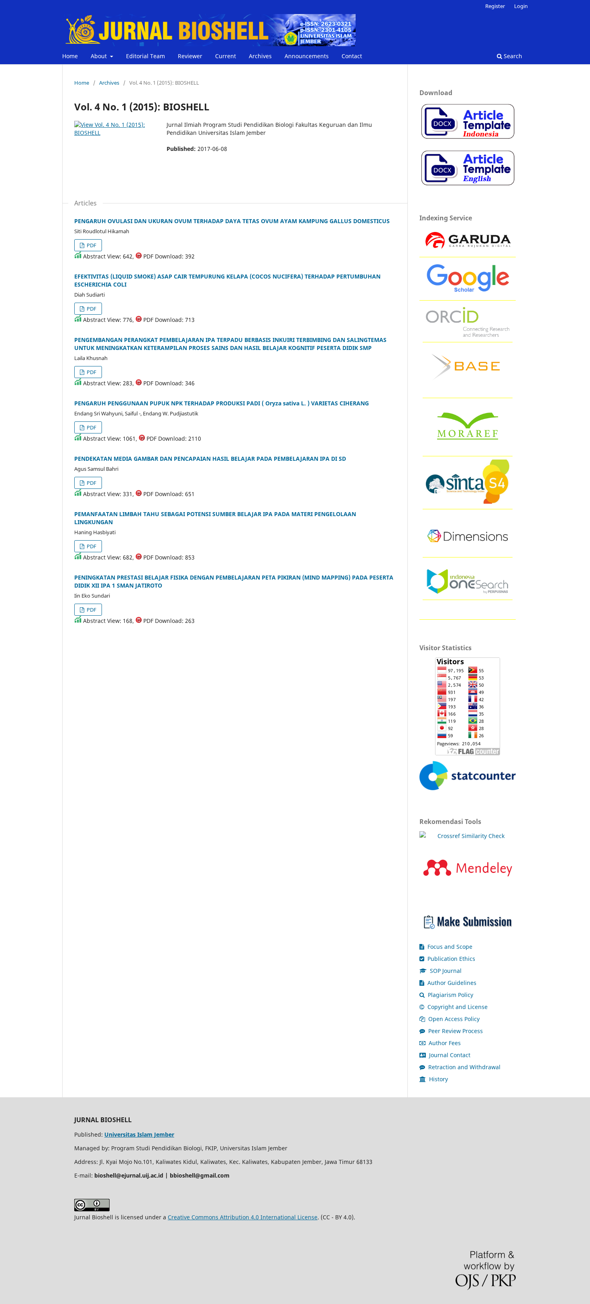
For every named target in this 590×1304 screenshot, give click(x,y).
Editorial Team (145, 56)
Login (521, 6)
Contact (352, 56)
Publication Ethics (450, 958)
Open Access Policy (453, 1019)
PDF (90, 245)
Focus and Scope (449, 946)
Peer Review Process (455, 1031)
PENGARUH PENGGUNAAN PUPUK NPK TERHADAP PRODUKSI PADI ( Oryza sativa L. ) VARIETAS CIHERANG (221, 403)
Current (225, 56)
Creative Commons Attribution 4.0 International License (242, 1217)
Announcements (307, 56)
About (99, 56)
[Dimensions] (467, 549)
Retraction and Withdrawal (463, 1067)
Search (512, 56)
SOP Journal (445, 970)
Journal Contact (448, 1055)
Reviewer (190, 56)
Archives (260, 56)
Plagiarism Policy (449, 995)
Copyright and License (457, 1007)
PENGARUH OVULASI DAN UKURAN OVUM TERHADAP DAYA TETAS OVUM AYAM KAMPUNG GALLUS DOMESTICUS (232, 221)
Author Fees (444, 1043)
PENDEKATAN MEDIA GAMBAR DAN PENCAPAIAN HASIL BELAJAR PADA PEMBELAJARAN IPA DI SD (210, 458)
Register (495, 6)
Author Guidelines (451, 983)
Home (70, 56)
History (437, 1079)
